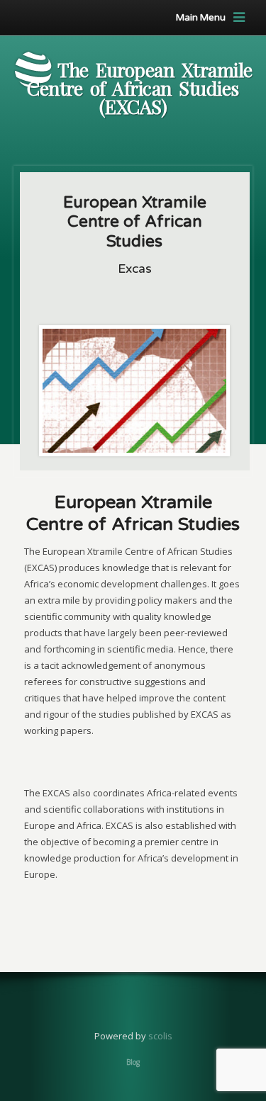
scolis (160, 1035)
